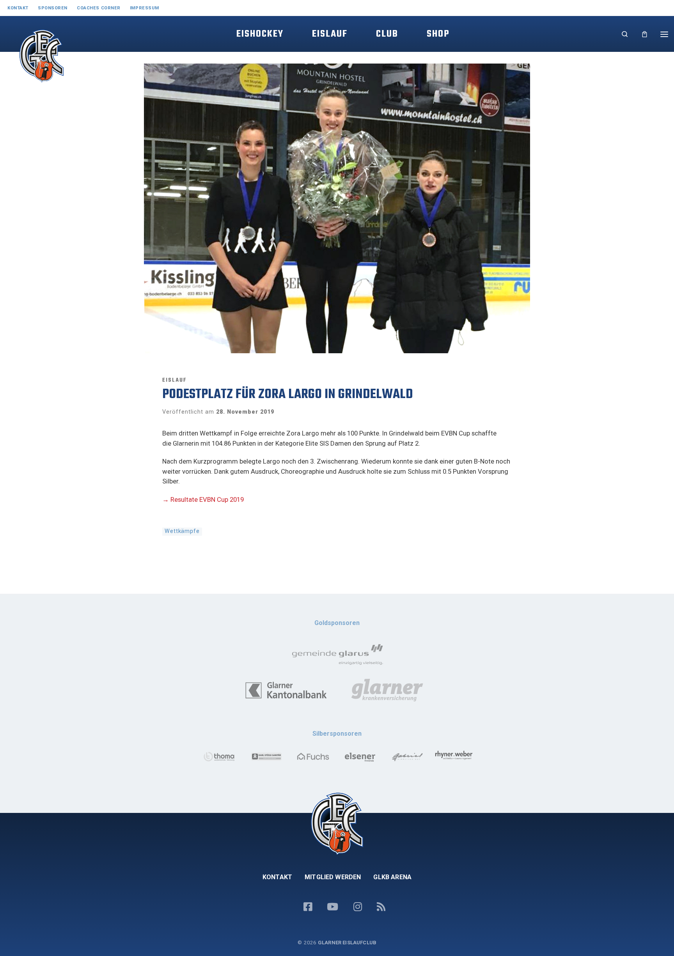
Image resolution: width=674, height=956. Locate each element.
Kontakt (277, 877)
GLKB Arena (392, 877)
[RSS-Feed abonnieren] (381, 907)
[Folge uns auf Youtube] (332, 907)
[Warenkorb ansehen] (644, 34)
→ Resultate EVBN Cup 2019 (203, 499)
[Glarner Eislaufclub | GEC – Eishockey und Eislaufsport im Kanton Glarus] (28, 63)
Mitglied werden (333, 877)
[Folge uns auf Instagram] (357, 907)
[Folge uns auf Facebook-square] (307, 907)
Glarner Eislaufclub (347, 942)
